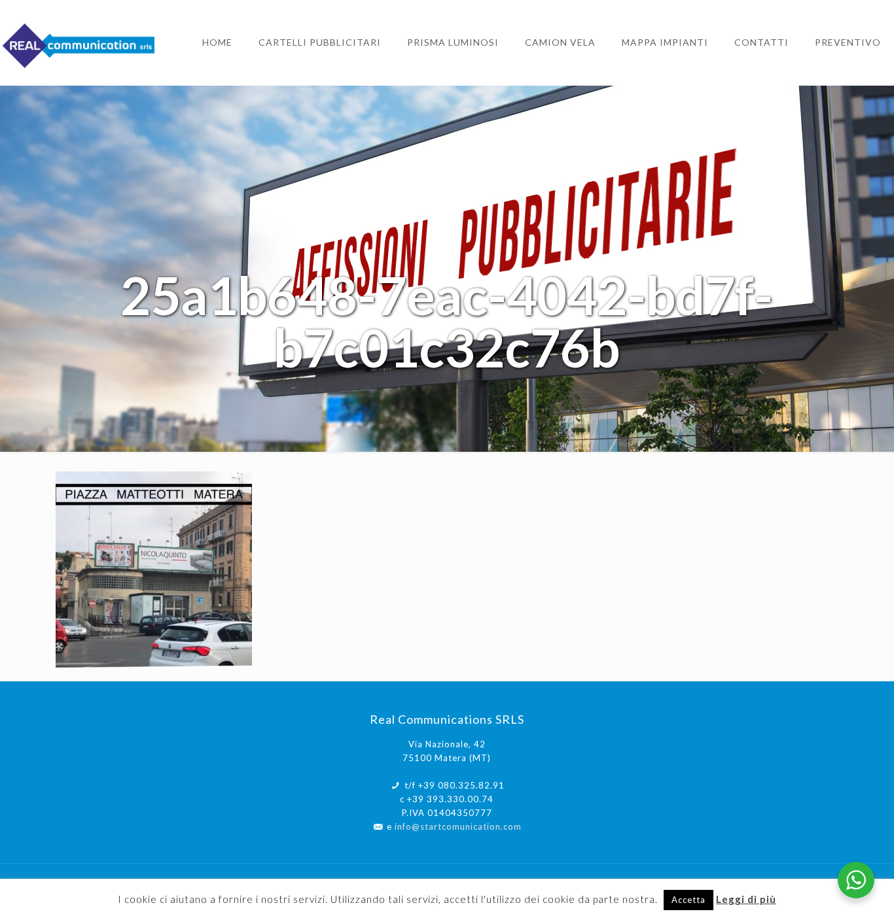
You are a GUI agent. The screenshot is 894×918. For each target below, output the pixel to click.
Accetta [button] (688, 899)
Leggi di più (746, 899)
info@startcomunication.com (458, 826)
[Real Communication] (80, 42)
